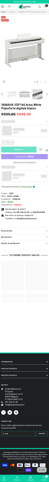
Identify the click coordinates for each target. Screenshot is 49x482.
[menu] (2, 6)
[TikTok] (16, 412)
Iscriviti (42, 433)
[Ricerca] (9, 6)
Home (3, 12)
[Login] (39, 6)
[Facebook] (3, 412)
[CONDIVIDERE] (46, 150)
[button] (41, 82)
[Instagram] (9, 412)
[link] (41, 149)
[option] (24, 50)
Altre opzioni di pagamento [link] (24, 162)
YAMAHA (16, 199)
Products (12, 12)
